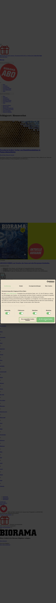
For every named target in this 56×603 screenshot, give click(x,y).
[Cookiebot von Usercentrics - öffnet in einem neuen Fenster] (48, 282)
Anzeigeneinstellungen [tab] (35, 286)
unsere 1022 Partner (11, 293)
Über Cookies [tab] (48, 286)
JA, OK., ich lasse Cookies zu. (45, 320)
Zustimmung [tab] (7, 286)
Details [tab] (21, 286)
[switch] (21, 313)
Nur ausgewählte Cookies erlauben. (27, 320)
